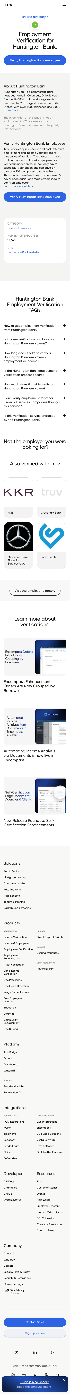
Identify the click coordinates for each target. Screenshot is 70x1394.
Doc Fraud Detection (16, 986)
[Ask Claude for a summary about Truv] (46, 1375)
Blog (39, 1181)
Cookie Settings (13, 1284)
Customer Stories (47, 1187)
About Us (9, 1253)
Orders (8, 1058)
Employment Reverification (12, 957)
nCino (7, 1127)
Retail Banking (12, 889)
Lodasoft (9, 1139)
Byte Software (45, 1146)
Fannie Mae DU (13, 1092)
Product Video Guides (50, 1212)
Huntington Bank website (23, 252)
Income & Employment (17, 943)
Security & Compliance (17, 1278)
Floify (7, 1152)
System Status (12, 1199)
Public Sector (11, 871)
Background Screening (17, 907)
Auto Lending (12, 895)
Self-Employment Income (14, 1000)
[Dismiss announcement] (64, 1380)
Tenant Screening (14, 901)
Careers (8, 1265)
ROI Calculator (45, 1218)
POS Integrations (14, 1121)
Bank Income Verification (11, 972)
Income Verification (15, 937)
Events (41, 1193)
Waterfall (9, 1070)
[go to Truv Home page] (8, 4)
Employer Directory (48, 1206)
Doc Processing (13, 979)
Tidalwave (10, 1133)
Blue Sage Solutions (49, 1133)
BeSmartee (10, 1158)
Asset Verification (14, 964)
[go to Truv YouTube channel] (53, 1352)
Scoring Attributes (48, 952)
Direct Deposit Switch (50, 937)
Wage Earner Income (16, 992)
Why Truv (9, 1259)
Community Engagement (12, 1021)
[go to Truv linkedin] (35, 1352)
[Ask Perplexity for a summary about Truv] (24, 1375)
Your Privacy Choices (17, 1292)
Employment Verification (18, 949)
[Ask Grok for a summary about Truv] (57, 1375)
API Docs (9, 1181)
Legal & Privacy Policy (17, 1271)
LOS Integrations (47, 1121)
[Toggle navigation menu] (64, 4)
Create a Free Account (50, 1224)
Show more (11, 110)
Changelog (10, 1187)
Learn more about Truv (18, 186)
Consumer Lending (15, 883)
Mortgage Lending (15, 877)
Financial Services (19, 228)
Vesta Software (46, 1139)
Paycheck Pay (45, 968)
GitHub (8, 1193)
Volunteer (9, 1013)
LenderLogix (11, 1146)
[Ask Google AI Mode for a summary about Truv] (35, 1375)
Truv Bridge (10, 1052)
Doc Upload (11, 1029)
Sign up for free (35, 1333)
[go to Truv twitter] (17, 1352)
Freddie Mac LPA (14, 1086)
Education (10, 1007)
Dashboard (11, 1064)
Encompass (44, 1127)
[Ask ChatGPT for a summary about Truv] (13, 1375)
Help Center (44, 1199)
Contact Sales (45, 1230)
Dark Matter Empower (50, 1152)
